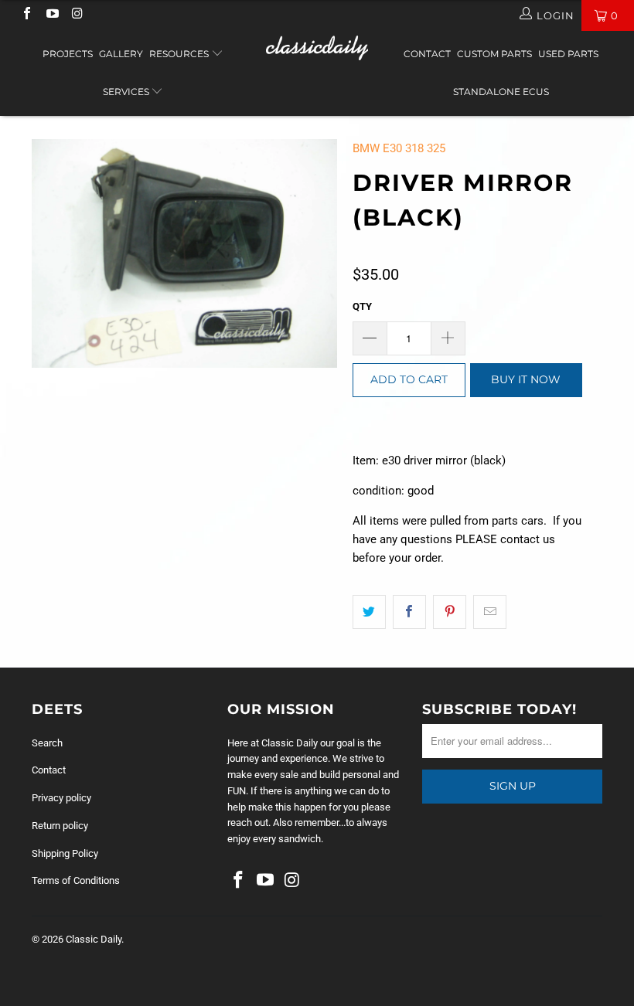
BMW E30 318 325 (399, 148)
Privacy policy (61, 798)
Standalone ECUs (501, 91)
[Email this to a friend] (489, 612)
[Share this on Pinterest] (449, 612)
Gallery (121, 53)
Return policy (60, 825)
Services (127, 91)
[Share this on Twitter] (369, 612)
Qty (362, 306)
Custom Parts (494, 53)
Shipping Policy (65, 853)
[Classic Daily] (316, 48)
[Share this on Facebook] (409, 612)
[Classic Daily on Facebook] (26, 15)
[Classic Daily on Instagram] (77, 15)
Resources (180, 53)
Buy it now (526, 379)
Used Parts (568, 53)
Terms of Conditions (76, 880)
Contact (427, 53)
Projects (68, 53)
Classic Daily (93, 939)
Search (47, 743)
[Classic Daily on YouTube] (51, 15)
